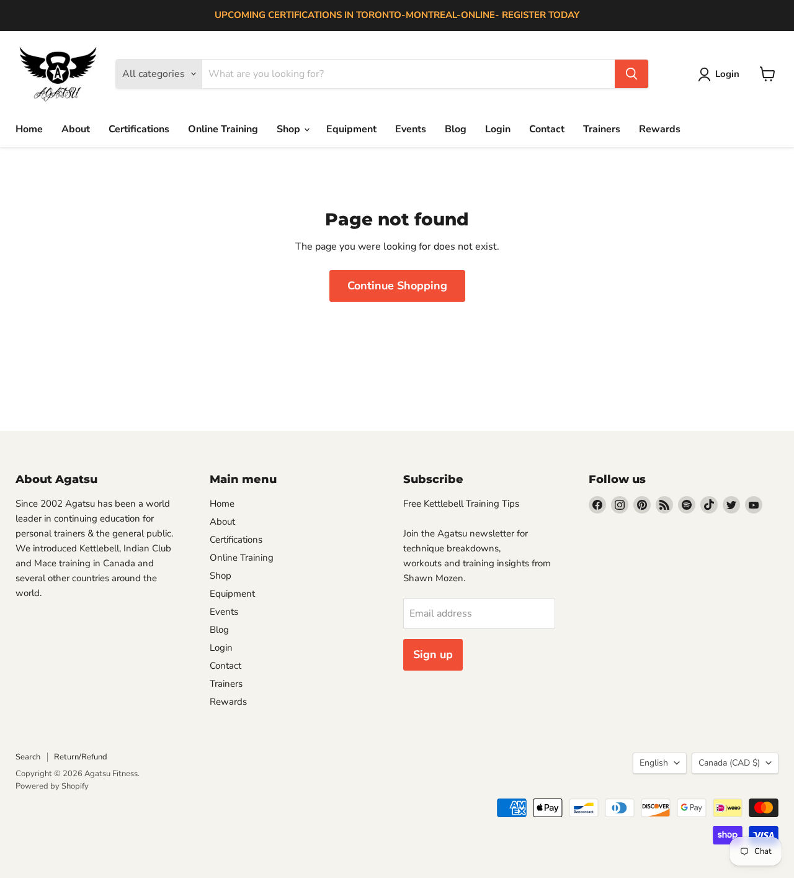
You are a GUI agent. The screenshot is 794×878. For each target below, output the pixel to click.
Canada (729, 763)
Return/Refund (80, 757)
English (654, 763)
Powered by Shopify (52, 786)
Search (28, 757)
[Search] (631, 74)
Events (410, 129)
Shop (290, 129)
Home (29, 129)
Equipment (351, 129)
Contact (546, 129)
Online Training (223, 129)
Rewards (659, 129)
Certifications (139, 129)
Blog (455, 129)
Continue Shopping (397, 285)
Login (498, 129)
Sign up (433, 654)
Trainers (601, 129)
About (75, 129)
